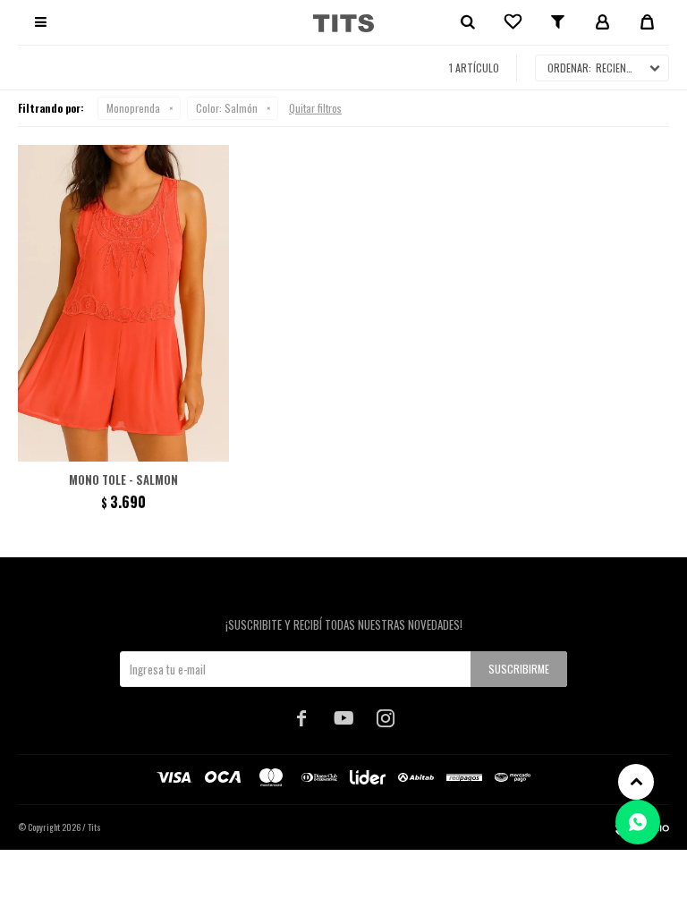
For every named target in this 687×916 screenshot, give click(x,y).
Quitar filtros (315, 107)
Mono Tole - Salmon (123, 479)
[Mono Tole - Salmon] (123, 303)
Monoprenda (133, 107)
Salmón (227, 107)
